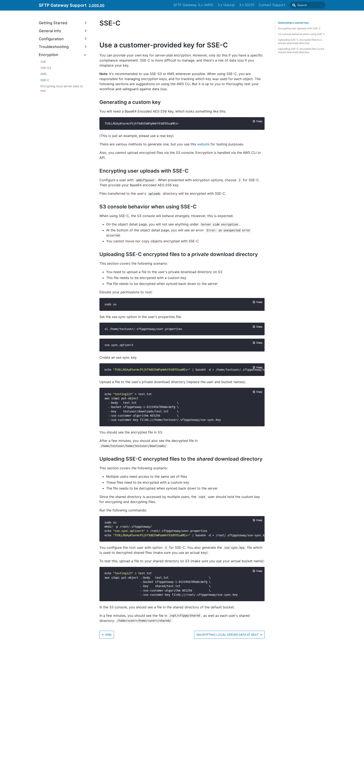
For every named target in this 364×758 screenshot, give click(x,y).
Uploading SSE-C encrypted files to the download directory (301, 50)
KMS (43, 74)
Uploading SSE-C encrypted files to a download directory (300, 41)
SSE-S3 (45, 68)
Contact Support (272, 5)
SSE (43, 61)
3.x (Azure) (226, 5)
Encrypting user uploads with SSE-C (299, 28)
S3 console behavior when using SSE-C (301, 34)
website (203, 144)
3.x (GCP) (246, 5)
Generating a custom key (293, 22)
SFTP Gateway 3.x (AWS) (193, 5)
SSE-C (44, 80)
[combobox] (307, 5)
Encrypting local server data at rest (61, 88)
